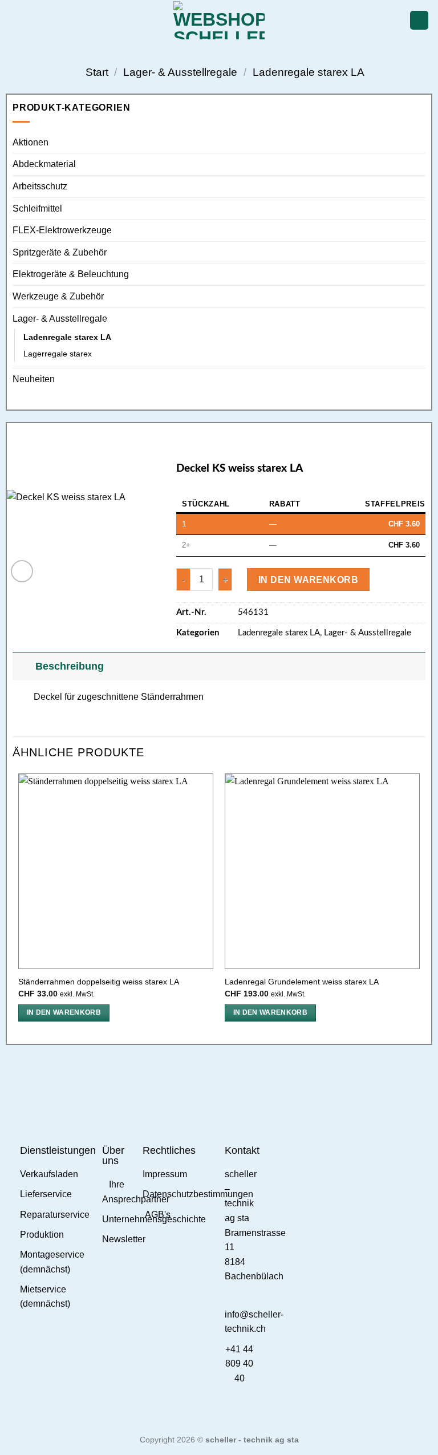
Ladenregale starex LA (308, 72)
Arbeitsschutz (40, 186)
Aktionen (30, 142)
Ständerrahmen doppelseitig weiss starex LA (98, 981)
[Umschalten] (24, 666)
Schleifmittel (37, 208)
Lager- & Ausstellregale (180, 72)
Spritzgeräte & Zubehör (60, 252)
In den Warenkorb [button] (64, 1012)
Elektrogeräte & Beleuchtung (71, 274)
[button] (15, 20)
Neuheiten (34, 379)
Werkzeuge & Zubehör (58, 296)
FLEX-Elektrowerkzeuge (62, 230)
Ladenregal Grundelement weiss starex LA (302, 981)
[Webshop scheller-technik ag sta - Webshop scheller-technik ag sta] (219, 20)
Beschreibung (69, 666)
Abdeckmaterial (44, 164)
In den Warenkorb (308, 580)
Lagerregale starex (57, 353)
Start (97, 72)
